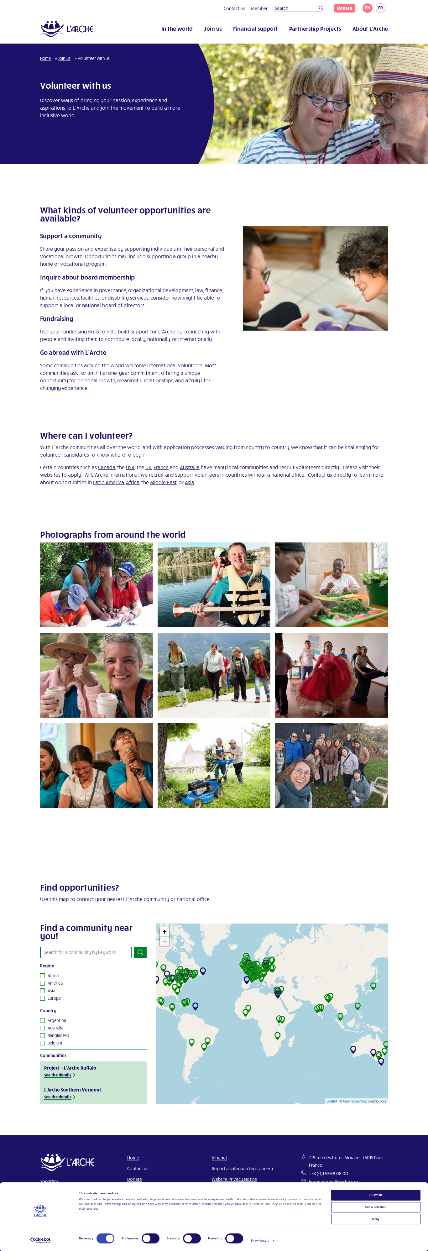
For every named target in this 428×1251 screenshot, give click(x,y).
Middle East (163, 482)
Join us (213, 28)
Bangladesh (58, 1035)
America (55, 983)
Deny (375, 1219)
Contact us (234, 8)
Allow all (375, 1194)
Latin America (108, 482)
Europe (54, 998)
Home (45, 58)
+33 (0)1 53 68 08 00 (328, 1173)
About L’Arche (370, 28)
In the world (177, 28)
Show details (260, 1240)
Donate (344, 8)
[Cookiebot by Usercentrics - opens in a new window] (40, 1240)
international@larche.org (333, 1182)
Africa (132, 482)
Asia (189, 482)
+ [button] (165, 932)
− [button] (165, 941)
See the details (57, 1074)
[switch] (150, 1238)
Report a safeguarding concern (242, 1168)
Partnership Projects (315, 28)
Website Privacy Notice (234, 1179)
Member (259, 8)
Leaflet (331, 1100)
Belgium (55, 1042)
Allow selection (376, 1206)
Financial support (255, 28)
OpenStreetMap (355, 1100)
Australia (190, 467)
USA (130, 467)
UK (148, 467)
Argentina (57, 1020)
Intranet (219, 1157)
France (161, 467)
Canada (106, 467)
